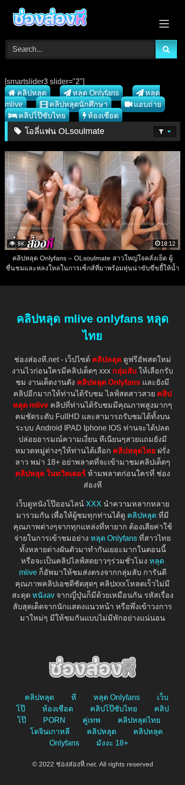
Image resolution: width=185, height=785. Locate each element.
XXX (94, 504)
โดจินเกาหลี (50, 732)
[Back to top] (155, 756)
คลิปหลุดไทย (139, 720)
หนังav (43, 595)
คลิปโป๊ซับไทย (41, 116)
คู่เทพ (92, 720)
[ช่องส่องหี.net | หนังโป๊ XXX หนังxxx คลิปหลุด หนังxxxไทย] (76, 18)
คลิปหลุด (31, 93)
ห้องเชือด (103, 116)
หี (73, 697)
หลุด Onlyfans (96, 93)
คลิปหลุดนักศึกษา (78, 104)
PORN (54, 720)
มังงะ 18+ (112, 743)
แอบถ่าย (147, 104)
